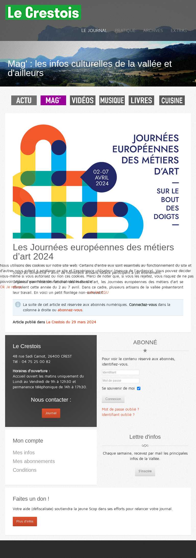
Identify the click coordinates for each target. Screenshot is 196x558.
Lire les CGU (98, 292)
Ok (2, 287)
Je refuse (14, 287)
